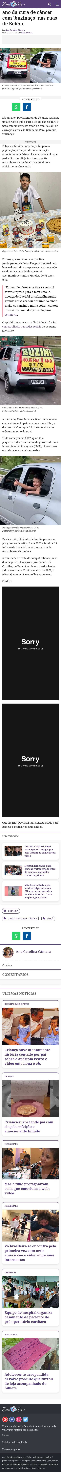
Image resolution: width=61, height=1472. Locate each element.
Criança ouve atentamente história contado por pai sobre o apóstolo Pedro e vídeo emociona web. (27, 1057)
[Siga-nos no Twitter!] (25, 1419)
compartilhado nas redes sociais (21, 326)
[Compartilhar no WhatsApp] (16, 107)
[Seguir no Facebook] (12, 1419)
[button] (49, 4)
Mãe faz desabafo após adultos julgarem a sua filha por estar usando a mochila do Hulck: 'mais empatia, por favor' (38, 891)
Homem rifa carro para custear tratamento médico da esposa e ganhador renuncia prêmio (40, 870)
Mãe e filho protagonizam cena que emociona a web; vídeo (27, 1188)
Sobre (5, 1435)
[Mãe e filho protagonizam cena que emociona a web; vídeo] (30, 1163)
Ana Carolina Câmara (15, 30)
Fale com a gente (11, 1449)
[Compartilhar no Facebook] (27, 107)
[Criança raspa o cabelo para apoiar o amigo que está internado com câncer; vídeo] (13, 851)
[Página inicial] (22, 4)
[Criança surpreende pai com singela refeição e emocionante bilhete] (30, 1099)
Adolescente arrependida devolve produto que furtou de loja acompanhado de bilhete (29, 1381)
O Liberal (11, 315)
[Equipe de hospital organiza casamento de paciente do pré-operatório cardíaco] (30, 1292)
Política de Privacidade (14, 1442)
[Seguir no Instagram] (19, 1419)
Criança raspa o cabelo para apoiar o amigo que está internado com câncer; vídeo (40, 851)
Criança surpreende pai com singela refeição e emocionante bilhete (29, 1126)
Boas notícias (26, 33)
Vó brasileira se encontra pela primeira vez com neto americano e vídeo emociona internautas (30, 1253)
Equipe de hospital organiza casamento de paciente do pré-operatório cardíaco (28, 1317)
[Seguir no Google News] (5, 1419)
